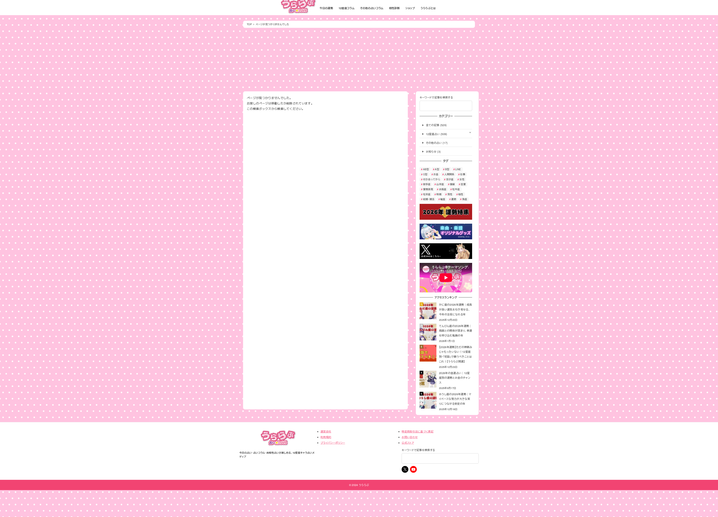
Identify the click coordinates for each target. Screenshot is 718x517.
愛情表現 (428, 189)
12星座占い (433, 134)
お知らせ (431, 151)
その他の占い (434, 143)
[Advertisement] (359, 59)
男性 (449, 194)
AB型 (426, 169)
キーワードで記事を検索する (436, 97)
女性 (461, 179)
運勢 (453, 199)
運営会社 (325, 431)
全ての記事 (432, 125)
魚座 (464, 199)
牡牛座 (456, 189)
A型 (437, 169)
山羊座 (440, 184)
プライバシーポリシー (332, 443)
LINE (458, 169)
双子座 (450, 179)
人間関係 (449, 174)
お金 (435, 174)
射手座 (427, 184)
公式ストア (408, 443)
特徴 (438, 194)
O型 (425, 174)
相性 (460, 194)
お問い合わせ (410, 437)
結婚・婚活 (429, 199)
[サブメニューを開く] (470, 132)
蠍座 (442, 199)
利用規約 (325, 437)
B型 (447, 169)
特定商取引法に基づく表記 (417, 431)
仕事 (462, 174)
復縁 (452, 184)
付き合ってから (431, 179)
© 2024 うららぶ (359, 485)
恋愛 (463, 184)
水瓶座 (443, 189)
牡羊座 (427, 194)
